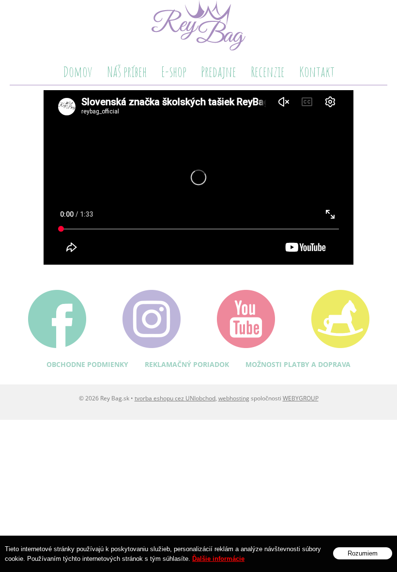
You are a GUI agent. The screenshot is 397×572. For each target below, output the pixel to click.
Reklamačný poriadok (187, 364)
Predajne (218, 71)
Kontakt (317, 71)
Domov (77, 71)
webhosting (233, 398)
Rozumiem (363, 553)
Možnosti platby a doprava (298, 364)
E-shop (173, 71)
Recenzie (268, 71)
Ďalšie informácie (218, 558)
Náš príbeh (127, 71)
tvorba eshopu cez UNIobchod (175, 398)
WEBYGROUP (301, 398)
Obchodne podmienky (87, 364)
